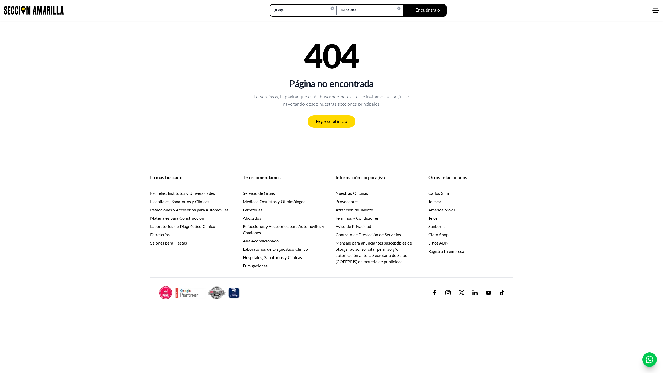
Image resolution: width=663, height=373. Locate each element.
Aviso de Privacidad (353, 227)
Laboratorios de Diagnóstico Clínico (182, 227)
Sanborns (436, 227)
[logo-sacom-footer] (199, 292)
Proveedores (347, 202)
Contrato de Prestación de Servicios (368, 235)
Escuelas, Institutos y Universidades (182, 193)
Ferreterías (160, 235)
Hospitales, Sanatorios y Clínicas (179, 202)
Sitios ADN (438, 243)
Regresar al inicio (331, 121)
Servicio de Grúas (259, 193)
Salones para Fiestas (168, 243)
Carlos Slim (438, 193)
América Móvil (441, 210)
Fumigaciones (255, 266)
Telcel (433, 218)
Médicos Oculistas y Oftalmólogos (274, 202)
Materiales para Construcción (177, 218)
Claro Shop (438, 235)
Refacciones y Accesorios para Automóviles (189, 210)
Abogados (252, 218)
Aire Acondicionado (261, 241)
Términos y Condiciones (357, 218)
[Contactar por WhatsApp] (649, 359)
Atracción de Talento (354, 210)
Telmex (434, 202)
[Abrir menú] (655, 10)
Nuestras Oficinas (352, 193)
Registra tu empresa (446, 251)
